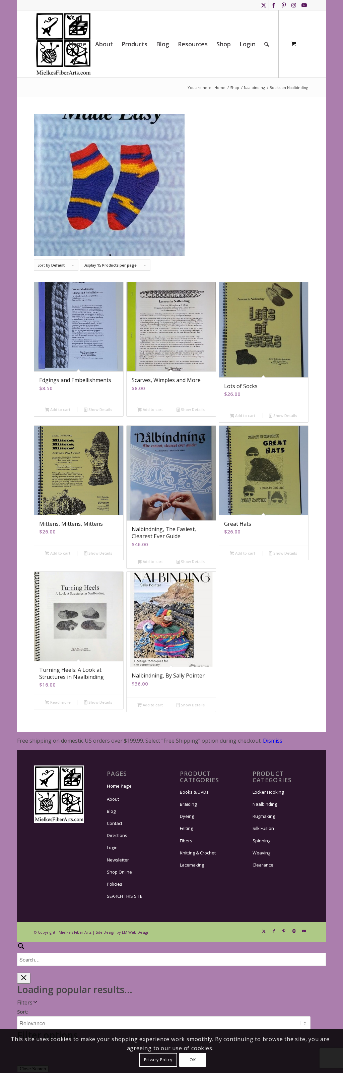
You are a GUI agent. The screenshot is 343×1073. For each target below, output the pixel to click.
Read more (60, 702)
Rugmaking (264, 816)
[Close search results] (23, 978)
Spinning (261, 841)
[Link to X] (264, 5)
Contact (114, 823)
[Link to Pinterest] (284, 5)
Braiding (188, 804)
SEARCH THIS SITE (124, 896)
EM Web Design (135, 932)
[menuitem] (77, 44)
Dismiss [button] (272, 740)
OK (193, 1060)
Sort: (22, 1011)
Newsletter (118, 860)
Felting (186, 828)
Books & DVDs (194, 792)
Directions (117, 835)
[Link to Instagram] (294, 5)
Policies (114, 884)
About (113, 799)
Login (112, 847)
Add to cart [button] (59, 409)
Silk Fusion (263, 828)
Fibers (186, 841)
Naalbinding (265, 804)
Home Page (119, 786)
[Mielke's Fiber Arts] (63, 44)
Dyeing (187, 816)
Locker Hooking (268, 792)
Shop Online (119, 872)
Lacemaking (192, 865)
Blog (111, 811)
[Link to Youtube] (304, 5)
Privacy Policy (158, 1060)
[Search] (266, 44)
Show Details (99, 409)
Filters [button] (24, 1002)
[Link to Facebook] (274, 5)
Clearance (263, 865)
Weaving (261, 853)
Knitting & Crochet (198, 853)
